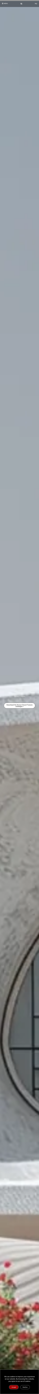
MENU (6, 3)
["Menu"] (2, 3)
